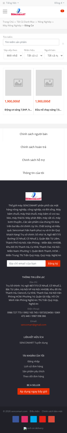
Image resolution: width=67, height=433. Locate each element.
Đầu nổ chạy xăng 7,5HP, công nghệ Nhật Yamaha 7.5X (48, 109)
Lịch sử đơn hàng (33, 366)
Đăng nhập (34, 361)
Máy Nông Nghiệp (12, 25)
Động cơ (29, 25)
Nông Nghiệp (44, 21)
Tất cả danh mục (26, 21)
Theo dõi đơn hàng (33, 376)
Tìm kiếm (7, 37)
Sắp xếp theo (10, 50)
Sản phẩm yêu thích (33, 371)
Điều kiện (34, 411)
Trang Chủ (8, 21)
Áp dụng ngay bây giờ (33, 391)
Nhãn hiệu (29, 50)
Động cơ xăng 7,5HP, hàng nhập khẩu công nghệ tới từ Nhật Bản (18, 109)
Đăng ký (53, 263)
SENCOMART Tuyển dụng (34, 342)
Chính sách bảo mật (52, 411)
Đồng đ (59, 2)
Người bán (49, 50)
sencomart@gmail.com (33, 324)
